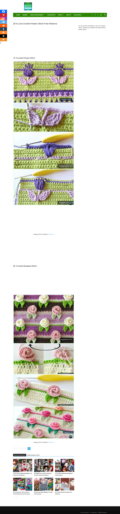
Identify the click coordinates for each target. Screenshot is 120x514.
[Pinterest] (95, 15)
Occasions (77, 15)
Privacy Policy (93, 512)
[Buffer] (3, 36)
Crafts (60, 15)
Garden (24, 15)
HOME (18, 15)
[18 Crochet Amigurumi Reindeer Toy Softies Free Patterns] (22, 465)
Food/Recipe (51, 15)
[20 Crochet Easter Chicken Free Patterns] (64, 484)
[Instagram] (3, 18)
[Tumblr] (3, 29)
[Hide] (0, 43)
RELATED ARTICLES (19, 455)
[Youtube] (101, 15)
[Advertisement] (75, 6)
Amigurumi (16, 471)
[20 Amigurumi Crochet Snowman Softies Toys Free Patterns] (43, 465)
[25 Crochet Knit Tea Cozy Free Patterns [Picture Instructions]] (22, 484)
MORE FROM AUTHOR (33, 455)
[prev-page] (14, 497)
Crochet (24, 19)
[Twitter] (98, 15)
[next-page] (17, 497)
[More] (3, 39)
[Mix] (3, 32)
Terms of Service (85, 512)
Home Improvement (36, 15)
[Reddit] (3, 25)
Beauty (68, 15)
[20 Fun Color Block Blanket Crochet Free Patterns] (43, 484)
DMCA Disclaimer (102, 512)
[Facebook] (92, 15)
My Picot (51, 234)
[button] (105, 15)
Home (14, 19)
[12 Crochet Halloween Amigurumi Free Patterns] (64, 465)
